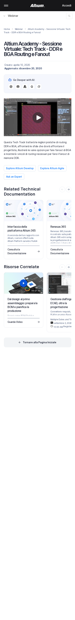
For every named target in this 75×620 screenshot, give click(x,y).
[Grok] (39, 86)
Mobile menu (6, 5)
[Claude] (25, 86)
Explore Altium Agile (52, 168)
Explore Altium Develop (20, 168)
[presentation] (68, 189)
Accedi (66, 5)
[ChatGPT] (11, 86)
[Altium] (37, 5)
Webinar (13, 15)
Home (7, 29)
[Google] (32, 86)
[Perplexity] (18, 86)
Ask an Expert (14, 176)
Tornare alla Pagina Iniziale (39, 342)
